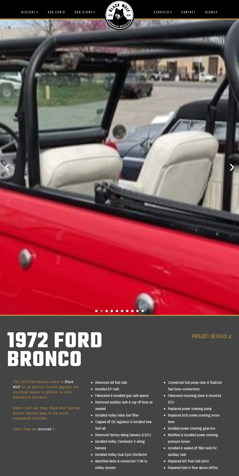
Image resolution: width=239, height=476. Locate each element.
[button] (7, 167)
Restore (28, 12)
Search (211, 12)
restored (44, 429)
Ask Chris (56, 12)
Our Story (84, 12)
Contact (189, 12)
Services (161, 12)
